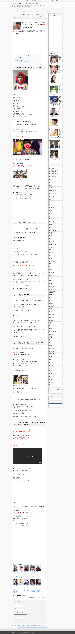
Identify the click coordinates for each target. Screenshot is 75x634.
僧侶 (50, 370)
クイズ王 (51, 356)
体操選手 (51, 233)
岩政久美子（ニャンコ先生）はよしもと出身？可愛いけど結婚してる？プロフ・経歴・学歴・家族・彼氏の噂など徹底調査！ (32, 574)
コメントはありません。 (39, 598)
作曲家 (51, 345)
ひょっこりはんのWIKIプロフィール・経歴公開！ (22, 57)
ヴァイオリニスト (52, 348)
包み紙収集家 (52, 288)
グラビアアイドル (52, 196)
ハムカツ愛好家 (52, 280)
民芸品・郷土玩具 (52, 291)
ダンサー (51, 199)
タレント (51, 218)
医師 (50, 359)
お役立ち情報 (52, 376)
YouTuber (51, 322)
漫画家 (51, 328)
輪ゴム (51, 289)
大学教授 (51, 216)
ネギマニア (51, 297)
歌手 (50, 184)
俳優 (50, 179)
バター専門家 (52, 305)
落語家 (51, 337)
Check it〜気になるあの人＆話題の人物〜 (25, 4)
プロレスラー (52, 246)
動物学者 (51, 263)
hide (28, 55)
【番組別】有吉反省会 (53, 176)
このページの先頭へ (60, 632)
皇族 (50, 213)
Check (15, 595)
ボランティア (52, 294)
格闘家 (51, 247)
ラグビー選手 (52, 241)
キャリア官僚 (52, 367)
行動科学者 (51, 275)
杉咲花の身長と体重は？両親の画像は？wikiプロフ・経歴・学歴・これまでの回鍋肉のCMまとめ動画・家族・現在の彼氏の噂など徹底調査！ (32, 588)
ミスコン (51, 227)
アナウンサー (52, 219)
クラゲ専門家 (52, 272)
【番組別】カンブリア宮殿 (54, 170)
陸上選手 (51, 235)
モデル (51, 188)
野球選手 (51, 232)
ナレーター (51, 204)
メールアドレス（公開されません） (20, 612)
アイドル (51, 187)
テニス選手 (51, 238)
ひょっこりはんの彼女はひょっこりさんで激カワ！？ (22, 61)
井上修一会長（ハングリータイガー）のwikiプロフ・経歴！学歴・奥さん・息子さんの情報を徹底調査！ (32, 627)
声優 (50, 182)
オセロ (51, 255)
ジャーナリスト (52, 224)
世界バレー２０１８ (53, 230)
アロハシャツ (52, 300)
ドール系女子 (52, 325)
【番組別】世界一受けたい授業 (54, 171)
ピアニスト (51, 350)
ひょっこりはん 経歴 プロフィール (30, 597)
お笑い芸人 (16, 11)
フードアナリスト (52, 258)
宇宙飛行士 (51, 364)
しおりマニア (52, 286)
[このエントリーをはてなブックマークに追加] (13, 595)
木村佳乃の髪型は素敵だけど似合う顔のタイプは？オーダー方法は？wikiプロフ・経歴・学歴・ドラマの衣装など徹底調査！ (26, 588)
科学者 (51, 274)
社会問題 (51, 379)
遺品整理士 (51, 365)
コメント (15, 603)
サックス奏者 (52, 351)
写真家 (51, 339)
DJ (50, 201)
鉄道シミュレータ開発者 (53, 368)
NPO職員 (51, 292)
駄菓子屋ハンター (52, 295)
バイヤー (51, 283)
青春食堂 (51, 309)
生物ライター (52, 266)
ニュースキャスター (53, 221)
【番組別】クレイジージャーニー (55, 173)
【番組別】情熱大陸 (53, 168)
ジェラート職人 (52, 314)
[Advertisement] (21, 45)
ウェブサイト (16, 616)
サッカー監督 (52, 207)
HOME (13, 11)
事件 (50, 384)
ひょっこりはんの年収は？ (18, 60)
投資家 (51, 210)
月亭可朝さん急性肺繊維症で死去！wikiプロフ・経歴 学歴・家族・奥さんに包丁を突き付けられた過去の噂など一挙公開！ (38, 574)
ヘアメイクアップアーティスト (54, 190)
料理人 (51, 311)
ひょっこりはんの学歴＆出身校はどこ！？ (21, 58)
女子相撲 (51, 252)
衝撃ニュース (52, 381)
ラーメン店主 (52, 319)
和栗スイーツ (52, 317)
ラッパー (51, 202)
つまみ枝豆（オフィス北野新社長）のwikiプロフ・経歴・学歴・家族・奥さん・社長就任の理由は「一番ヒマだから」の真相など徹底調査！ (21, 574)
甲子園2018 (51, 229)
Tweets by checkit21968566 (55, 391)
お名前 (15, 608)
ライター (51, 354)
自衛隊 (51, 215)
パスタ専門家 (52, 308)
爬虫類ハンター (52, 264)
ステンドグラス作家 (53, 331)
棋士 (50, 362)
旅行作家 (51, 334)
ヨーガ (51, 373)
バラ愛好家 (51, 278)
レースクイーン (52, 198)
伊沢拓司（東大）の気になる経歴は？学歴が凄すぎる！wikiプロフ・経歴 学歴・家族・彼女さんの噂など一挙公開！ (28, 625)
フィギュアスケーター (53, 244)
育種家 (51, 277)
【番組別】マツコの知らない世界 (55, 174)
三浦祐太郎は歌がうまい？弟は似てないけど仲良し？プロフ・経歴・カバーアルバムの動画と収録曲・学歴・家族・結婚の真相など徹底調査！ (38, 589)
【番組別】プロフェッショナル (54, 167)
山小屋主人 (51, 303)
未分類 (51, 385)
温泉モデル (51, 320)
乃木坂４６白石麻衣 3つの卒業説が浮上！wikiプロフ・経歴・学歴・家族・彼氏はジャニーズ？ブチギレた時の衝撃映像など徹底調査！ (15, 574)
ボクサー (51, 249)
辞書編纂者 (51, 269)
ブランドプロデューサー (53, 193)
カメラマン (51, 342)
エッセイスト (52, 353)
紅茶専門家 (51, 306)
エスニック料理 (52, 261)
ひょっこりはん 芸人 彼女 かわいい (41, 597)
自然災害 (51, 382)
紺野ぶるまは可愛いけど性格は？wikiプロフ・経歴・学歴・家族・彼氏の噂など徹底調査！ (21, 587)
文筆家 (51, 336)
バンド (51, 185)
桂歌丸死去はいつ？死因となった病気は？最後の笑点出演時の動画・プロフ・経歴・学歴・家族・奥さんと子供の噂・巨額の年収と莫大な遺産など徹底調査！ (15, 589)
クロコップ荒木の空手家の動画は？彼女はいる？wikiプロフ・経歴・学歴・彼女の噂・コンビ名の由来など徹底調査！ (26, 574)
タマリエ (51, 260)
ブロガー (51, 323)
